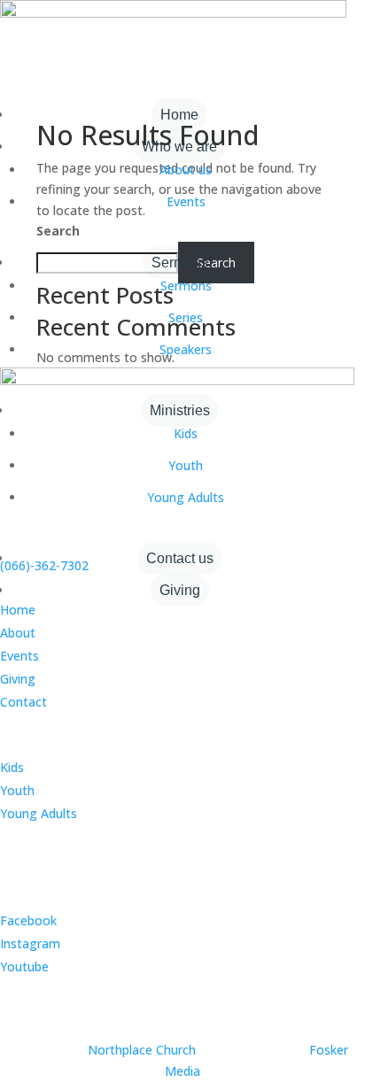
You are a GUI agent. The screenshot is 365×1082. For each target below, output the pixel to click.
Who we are (179, 146)
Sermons (179, 262)
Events (186, 201)
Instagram (30, 943)
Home (179, 114)
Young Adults (185, 497)
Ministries (180, 410)
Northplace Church (142, 1049)
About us (185, 169)
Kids (186, 433)
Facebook (28, 920)
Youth (185, 465)
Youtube (24, 966)
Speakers (185, 349)
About (17, 632)
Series (185, 317)
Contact (23, 701)
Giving (179, 590)
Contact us (180, 558)
